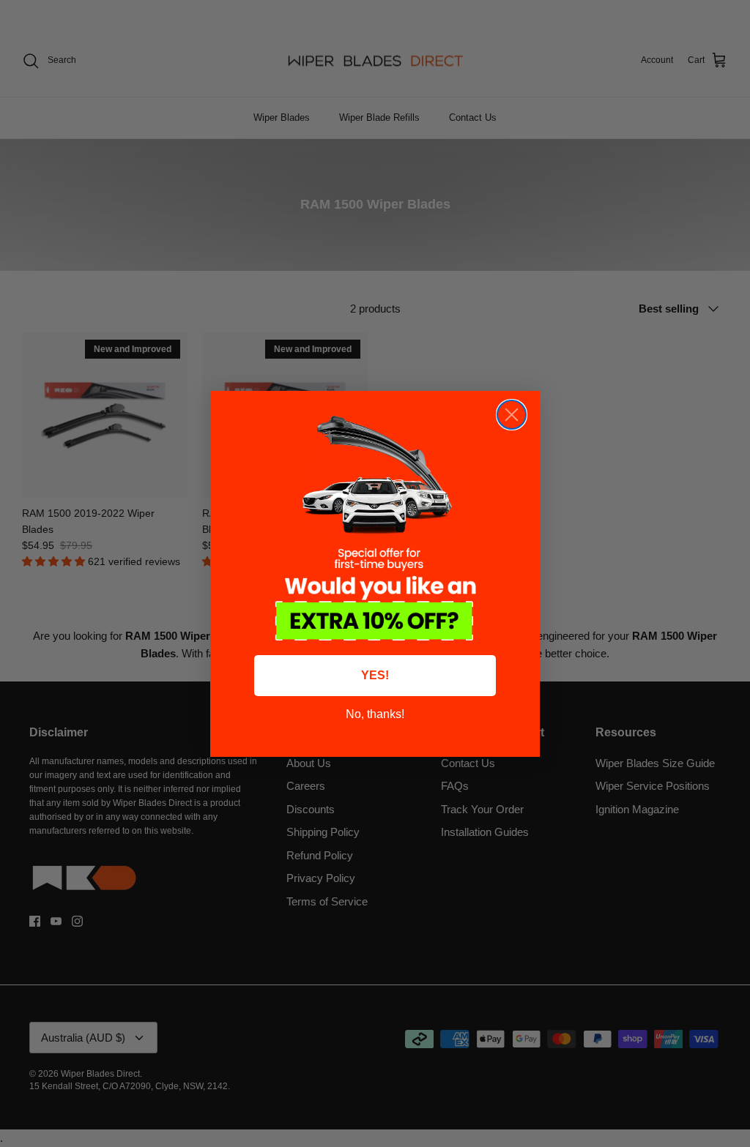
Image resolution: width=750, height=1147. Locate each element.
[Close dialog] (511, 414)
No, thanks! (375, 714)
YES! (375, 675)
